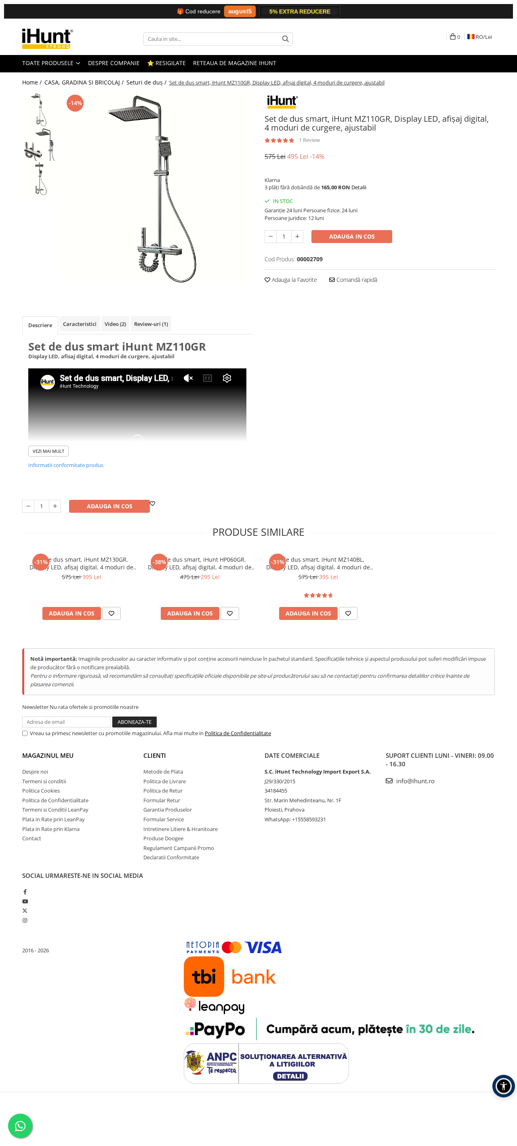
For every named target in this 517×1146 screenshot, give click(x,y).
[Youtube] (24, 901)
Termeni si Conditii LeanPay (55, 809)
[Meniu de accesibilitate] (503, 1086)
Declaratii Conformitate (171, 857)
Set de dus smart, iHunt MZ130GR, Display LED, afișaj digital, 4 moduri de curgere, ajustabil (81, 563)
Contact (31, 838)
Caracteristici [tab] (80, 324)
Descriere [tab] (40, 325)
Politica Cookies (41, 790)
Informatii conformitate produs (65, 465)
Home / (32, 82)
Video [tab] (115, 324)
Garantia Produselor (167, 809)
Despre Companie (114, 63)
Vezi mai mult (48, 451)
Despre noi (35, 771)
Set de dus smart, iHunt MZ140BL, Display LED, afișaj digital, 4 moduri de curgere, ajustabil (318, 563)
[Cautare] (285, 39)
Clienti (154, 755)
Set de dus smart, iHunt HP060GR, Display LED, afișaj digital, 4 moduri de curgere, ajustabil (200, 563)
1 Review (309, 140)
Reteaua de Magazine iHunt (234, 63)
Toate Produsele (48, 63)
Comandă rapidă (356, 279)
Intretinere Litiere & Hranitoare (180, 829)
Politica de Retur (163, 790)
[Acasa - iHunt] (62, 39)
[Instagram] (24, 920)
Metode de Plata (163, 771)
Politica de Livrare (164, 781)
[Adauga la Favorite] (111, 613)
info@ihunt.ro (415, 781)
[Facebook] (24, 891)
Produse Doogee (163, 838)
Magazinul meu (48, 755)
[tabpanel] (156, 189)
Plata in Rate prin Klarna (51, 829)
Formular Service (163, 819)
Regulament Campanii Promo (178, 848)
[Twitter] (24, 910)
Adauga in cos (352, 236)
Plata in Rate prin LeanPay (53, 819)
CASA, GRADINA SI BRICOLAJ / (84, 82)
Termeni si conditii (44, 781)
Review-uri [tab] (151, 324)
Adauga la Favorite (293, 279)
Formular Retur (161, 800)
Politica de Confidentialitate (238, 733)
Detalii (358, 187)
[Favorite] (152, 503)
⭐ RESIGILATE (166, 63)
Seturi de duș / (147, 82)
